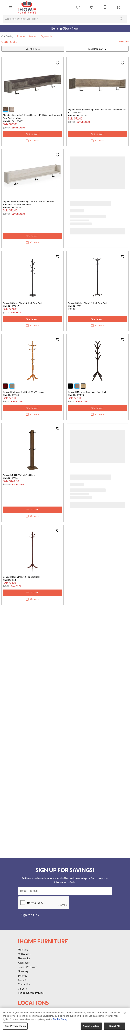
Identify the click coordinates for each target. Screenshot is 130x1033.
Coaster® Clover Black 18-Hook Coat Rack (22, 303)
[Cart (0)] (118, 7)
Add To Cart (32, 134)
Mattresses (24, 954)
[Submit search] (121, 19)
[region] (65, 1020)
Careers (22, 988)
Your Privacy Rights (15, 1026)
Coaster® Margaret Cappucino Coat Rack (87, 392)
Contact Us (24, 984)
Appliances (24, 962)
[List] (78, 7)
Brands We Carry (27, 967)
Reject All (114, 1026)
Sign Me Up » (30, 915)
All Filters (35, 48)
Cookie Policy (60, 1019)
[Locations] (91, 7)
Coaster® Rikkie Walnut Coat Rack (19, 475)
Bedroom (32, 36)
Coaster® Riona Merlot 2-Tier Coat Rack (21, 577)
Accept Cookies (91, 1026)
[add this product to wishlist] (58, 63)
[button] (10, 7)
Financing (23, 971)
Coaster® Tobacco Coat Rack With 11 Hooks (23, 392)
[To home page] (27, 7)
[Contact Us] (105, 7)
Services (22, 975)
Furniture (20, 36)
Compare (34, 140)
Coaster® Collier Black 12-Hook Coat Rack (87, 303)
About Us (23, 980)
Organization (47, 36)
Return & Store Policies (31, 992)
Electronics (24, 958)
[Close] (124, 1013)
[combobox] (97, 49)
